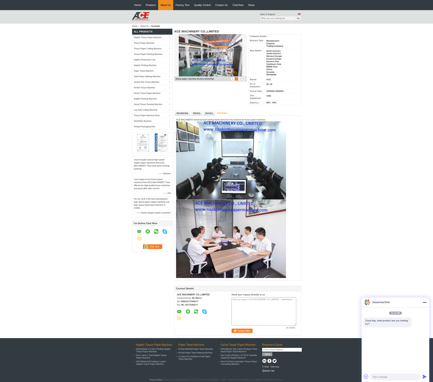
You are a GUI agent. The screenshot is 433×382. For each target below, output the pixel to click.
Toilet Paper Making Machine (147, 76)
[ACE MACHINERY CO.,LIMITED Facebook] (269, 361)
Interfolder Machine (143, 121)
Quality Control (202, 5)
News (251, 5)
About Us (166, 5)
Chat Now (238, 5)
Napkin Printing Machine (145, 65)
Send (267, 354)
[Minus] (425, 302)
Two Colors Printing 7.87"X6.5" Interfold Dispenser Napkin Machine (239, 356)
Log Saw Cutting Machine (145, 110)
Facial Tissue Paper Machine (147, 93)
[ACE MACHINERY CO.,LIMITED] (141, 17)
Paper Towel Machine (144, 71)
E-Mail (265, 366)
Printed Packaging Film (144, 126)
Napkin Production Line (144, 60)
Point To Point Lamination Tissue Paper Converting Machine (239, 362)
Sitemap (274, 366)
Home (137, 5)
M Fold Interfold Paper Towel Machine (195, 349)
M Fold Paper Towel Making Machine (195, 353)
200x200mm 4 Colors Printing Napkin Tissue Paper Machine (153, 350)
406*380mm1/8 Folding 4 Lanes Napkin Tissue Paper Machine (151, 362)
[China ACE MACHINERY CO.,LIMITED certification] (143, 142)
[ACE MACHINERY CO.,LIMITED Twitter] (274, 361)
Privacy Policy (155, 380)
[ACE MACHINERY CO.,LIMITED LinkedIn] (264, 361)
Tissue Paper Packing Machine (148, 54)
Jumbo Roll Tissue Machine (146, 82)
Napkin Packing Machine (145, 99)
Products (151, 5)
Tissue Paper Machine (144, 43)
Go (298, 18)
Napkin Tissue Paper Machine (148, 37)
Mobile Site (269, 371)
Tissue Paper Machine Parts (147, 115)
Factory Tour (182, 5)
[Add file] (366, 376)
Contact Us (221, 5)
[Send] (424, 376)
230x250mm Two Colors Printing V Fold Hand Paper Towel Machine (239, 350)
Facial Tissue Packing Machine (148, 104)
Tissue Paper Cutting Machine (148, 48)
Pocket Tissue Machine (144, 87)
